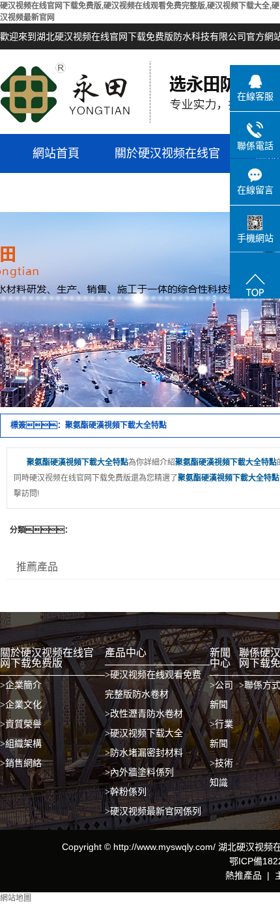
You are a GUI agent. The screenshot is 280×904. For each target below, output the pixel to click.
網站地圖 (15, 898)
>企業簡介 (21, 685)
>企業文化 (21, 705)
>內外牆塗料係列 (139, 772)
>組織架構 (21, 744)
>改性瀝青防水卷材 (144, 714)
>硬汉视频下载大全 (144, 733)
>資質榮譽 (21, 724)
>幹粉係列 (126, 792)
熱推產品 (243, 875)
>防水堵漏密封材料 (144, 753)
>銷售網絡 (21, 763)
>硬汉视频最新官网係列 (153, 811)
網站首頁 (56, 153)
